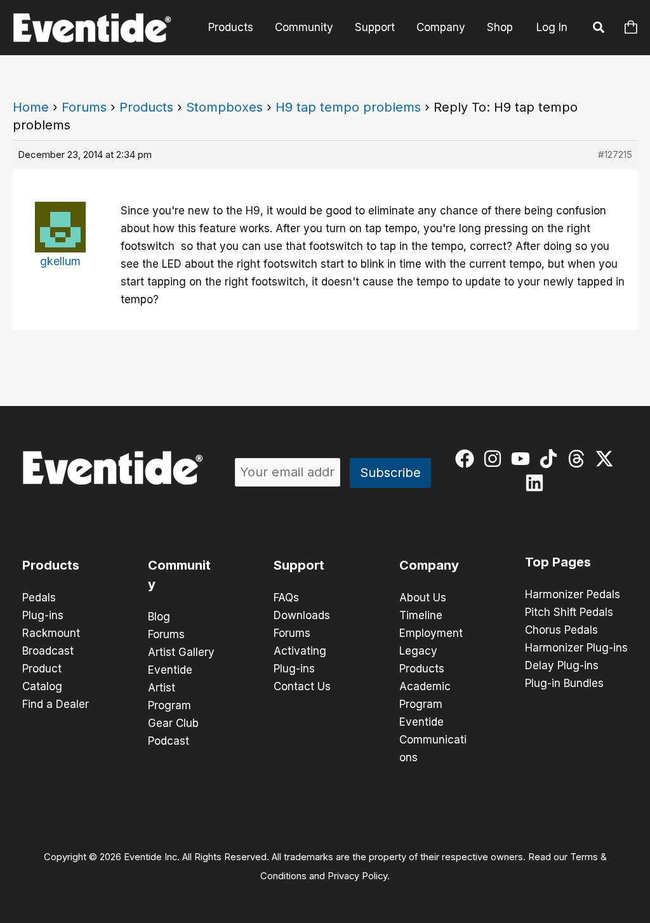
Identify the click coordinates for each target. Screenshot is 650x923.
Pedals (39, 597)
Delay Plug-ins (562, 665)
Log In (551, 27)
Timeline (420, 615)
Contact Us (302, 686)
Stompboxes (224, 107)
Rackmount (51, 633)
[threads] (579, 458)
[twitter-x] (607, 458)
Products (230, 27)
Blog (159, 616)
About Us (422, 597)
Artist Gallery (181, 652)
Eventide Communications (433, 740)
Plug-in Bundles (564, 683)
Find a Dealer (55, 704)
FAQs (286, 597)
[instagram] (495, 458)
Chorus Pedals (561, 630)
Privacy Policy (357, 876)
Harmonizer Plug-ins (576, 647)
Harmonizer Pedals (572, 594)
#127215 (615, 154)
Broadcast (48, 651)
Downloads (302, 615)
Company (440, 27)
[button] (599, 29)
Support (375, 27)
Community (304, 27)
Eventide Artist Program (170, 688)
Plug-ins (42, 615)
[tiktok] (551, 458)
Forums (84, 107)
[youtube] (523, 458)
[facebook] (467, 458)
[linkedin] (537, 482)
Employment (431, 633)
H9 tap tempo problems (348, 107)
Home (31, 107)
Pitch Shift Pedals (569, 612)
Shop (500, 27)
